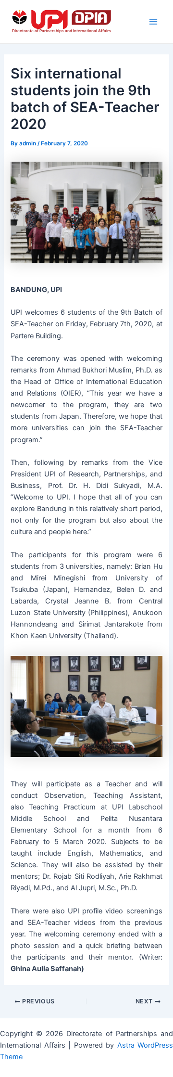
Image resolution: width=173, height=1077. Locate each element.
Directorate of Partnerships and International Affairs (61, 30)
